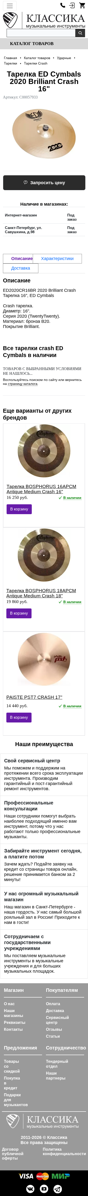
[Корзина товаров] (82, 5)
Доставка (55, 1011)
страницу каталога (22, 384)
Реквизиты (14, 1022)
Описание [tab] (22, 258)
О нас (9, 1004)
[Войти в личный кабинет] (72, 5)
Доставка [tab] (20, 268)
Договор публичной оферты (12, 1153)
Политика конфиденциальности (64, 1151)
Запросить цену (47, 182)
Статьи (53, 1036)
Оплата (53, 1004)
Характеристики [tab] (57, 258)
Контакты (13, 1029)
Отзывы (54, 1029)
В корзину (19, 509)
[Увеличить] (44, 134)
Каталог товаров (31, 43)
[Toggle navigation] (10, 6)
